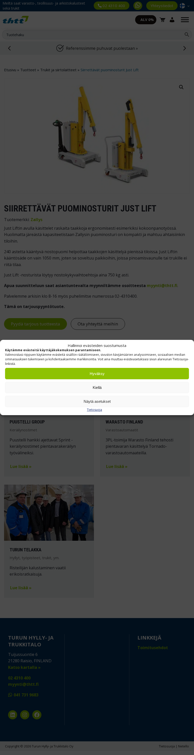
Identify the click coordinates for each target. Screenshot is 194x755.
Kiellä (97, 387)
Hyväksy (97, 373)
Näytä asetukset (97, 401)
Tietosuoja (94, 410)
